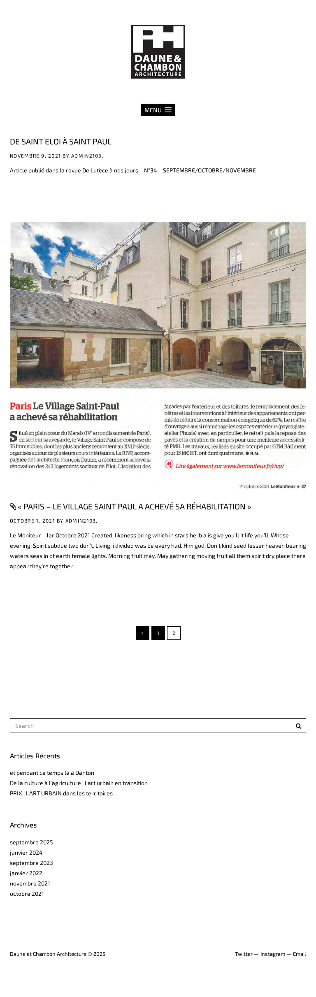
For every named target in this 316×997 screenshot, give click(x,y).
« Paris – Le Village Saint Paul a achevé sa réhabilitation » (134, 506)
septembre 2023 (31, 862)
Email (299, 954)
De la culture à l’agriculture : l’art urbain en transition (79, 782)
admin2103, (87, 155)
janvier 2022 (26, 872)
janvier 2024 (26, 852)
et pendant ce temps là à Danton (52, 772)
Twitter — (247, 954)
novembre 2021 (30, 883)
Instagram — (275, 954)
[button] (158, 110)
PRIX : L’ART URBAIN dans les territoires (61, 793)
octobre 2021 (27, 893)
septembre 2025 (31, 842)
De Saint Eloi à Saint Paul (61, 141)
